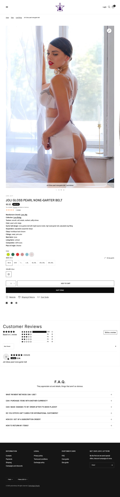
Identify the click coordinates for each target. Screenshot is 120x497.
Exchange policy (39, 462)
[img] (17, 355)
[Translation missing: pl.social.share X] (12, 303)
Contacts (8, 455)
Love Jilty (24, 214)
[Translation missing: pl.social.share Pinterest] (16, 303)
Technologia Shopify (34, 486)
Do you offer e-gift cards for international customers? (32, 413)
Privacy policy (38, 455)
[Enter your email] (111, 465)
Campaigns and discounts (14, 466)
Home (7, 17)
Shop (12, 17)
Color (7, 251)
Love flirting (19, 17)
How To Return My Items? (17, 425)
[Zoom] (109, 30)
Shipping (15, 207)
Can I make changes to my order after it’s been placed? (31, 407)
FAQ (63, 455)
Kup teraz (60, 290)
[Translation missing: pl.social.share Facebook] (7, 303)
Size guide (65, 462)
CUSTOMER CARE (69, 451)
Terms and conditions (41, 459)
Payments (9, 459)
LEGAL (36, 451)
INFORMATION (11, 451)
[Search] (109, 7)
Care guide (65, 459)
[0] (112, 7)
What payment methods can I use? (21, 394)
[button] (8, 254)
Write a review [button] (110, 332)
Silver (8, 274)
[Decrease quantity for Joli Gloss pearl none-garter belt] (7, 283)
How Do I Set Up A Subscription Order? (23, 419)
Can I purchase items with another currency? (27, 400)
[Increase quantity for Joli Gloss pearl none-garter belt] (14, 283)
